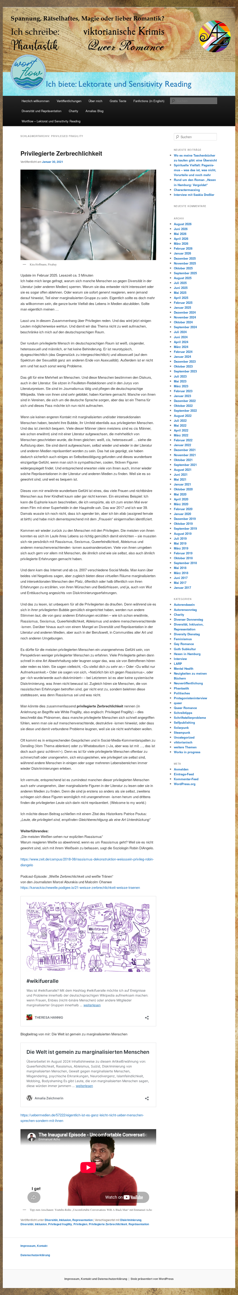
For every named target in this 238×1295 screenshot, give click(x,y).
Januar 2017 (182, 587)
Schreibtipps (183, 712)
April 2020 (181, 499)
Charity (73, 111)
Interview (180, 658)
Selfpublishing (184, 722)
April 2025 (181, 297)
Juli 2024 (180, 332)
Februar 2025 (183, 302)
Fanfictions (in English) (148, 101)
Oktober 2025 (183, 268)
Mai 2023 (180, 381)
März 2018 (181, 573)
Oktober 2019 (183, 523)
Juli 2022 (180, 420)
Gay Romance (184, 644)
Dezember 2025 (185, 258)
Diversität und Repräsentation (41, 111)
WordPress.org (184, 784)
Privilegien (80, 1224)
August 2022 (183, 415)
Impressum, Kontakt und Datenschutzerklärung (95, 1279)
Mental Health (183, 668)
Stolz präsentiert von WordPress (152, 1279)
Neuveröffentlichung (188, 683)
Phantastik (181, 688)
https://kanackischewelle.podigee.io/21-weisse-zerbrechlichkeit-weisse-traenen (80, 887)
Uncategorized (184, 737)
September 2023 (185, 371)
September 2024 (185, 327)
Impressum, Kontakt (33, 1246)
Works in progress (187, 752)
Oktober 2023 (183, 366)
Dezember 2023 (185, 361)
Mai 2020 (180, 494)
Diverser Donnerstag (188, 619)
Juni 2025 (181, 287)
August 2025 (183, 278)
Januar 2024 (182, 356)
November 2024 (185, 317)
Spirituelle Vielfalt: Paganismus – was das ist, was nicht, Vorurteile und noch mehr (195, 170)
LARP (178, 663)
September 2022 (185, 410)
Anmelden (181, 769)
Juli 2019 (180, 538)
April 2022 (181, 430)
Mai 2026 (180, 233)
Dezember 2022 (185, 400)
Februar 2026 (183, 248)
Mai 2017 (180, 582)
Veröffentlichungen (69, 101)
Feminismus (183, 639)
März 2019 (181, 548)
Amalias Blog (94, 111)
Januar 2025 (182, 307)
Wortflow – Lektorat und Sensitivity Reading (51, 121)
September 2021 (185, 464)
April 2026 (181, 238)
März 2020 (181, 504)
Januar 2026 (182, 253)
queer (178, 703)
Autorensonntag (185, 609)
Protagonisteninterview (190, 698)
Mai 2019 (180, 543)
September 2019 (185, 528)
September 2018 (185, 563)
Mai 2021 (180, 479)
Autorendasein (184, 604)
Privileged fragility (60, 1224)
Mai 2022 (180, 425)
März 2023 (181, 386)
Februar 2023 (183, 391)
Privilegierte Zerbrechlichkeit (61, 153)
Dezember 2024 (185, 312)
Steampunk (182, 732)
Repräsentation (139, 1224)
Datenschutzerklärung (35, 1255)
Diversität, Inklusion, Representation (69, 1220)
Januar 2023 (182, 396)
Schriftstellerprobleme (190, 717)
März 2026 (181, 243)
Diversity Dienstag (187, 634)
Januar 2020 (182, 514)
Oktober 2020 (183, 489)
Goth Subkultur (185, 649)
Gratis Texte (118, 101)
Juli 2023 (180, 376)
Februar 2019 (183, 553)
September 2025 (185, 273)
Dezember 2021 (185, 450)
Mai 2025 (180, 292)
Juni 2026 (181, 229)
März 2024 (181, 347)
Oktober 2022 (183, 405)
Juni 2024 (181, 337)
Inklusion (41, 1224)
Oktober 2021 (183, 460)
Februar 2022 (183, 440)
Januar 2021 (182, 484)
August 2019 (183, 533)
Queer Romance (185, 708)
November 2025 (185, 263)
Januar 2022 (182, 445)
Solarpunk (181, 727)
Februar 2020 (183, 509)
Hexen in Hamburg (187, 654)
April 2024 (181, 342)
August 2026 (183, 224)
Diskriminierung (130, 1220)
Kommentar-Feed (186, 779)
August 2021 (183, 469)
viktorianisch (183, 742)
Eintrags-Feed (184, 774)
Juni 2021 (181, 474)
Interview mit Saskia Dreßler (194, 194)
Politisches (182, 693)
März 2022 (181, 435)
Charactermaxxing (187, 189)
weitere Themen (185, 747)
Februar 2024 (183, 351)
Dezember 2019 (185, 518)
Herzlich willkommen (35, 101)
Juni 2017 (181, 578)
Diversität (26, 1224)
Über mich (95, 101)
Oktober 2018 (183, 558)
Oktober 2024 (183, 322)
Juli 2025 (180, 283)
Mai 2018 (180, 568)
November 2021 (185, 455)
